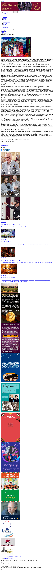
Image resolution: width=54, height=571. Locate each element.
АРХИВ (2, 32)
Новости (5, 19)
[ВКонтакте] (1, 150)
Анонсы (5, 20)
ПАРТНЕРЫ (6, 22)
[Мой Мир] (5, 150)
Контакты (5, 27)
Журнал (5, 18)
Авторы (5, 23)
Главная (5, 17)
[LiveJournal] (7, 150)
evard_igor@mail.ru (8, 558)
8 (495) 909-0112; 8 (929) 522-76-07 (14, 556)
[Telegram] (9, 150)
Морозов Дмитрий (5, 145)
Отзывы (5, 25)
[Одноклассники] (3, 150)
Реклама (5, 24)
